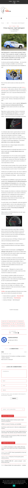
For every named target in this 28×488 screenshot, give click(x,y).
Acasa (2, 22)
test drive (12, 325)
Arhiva (18, 1)
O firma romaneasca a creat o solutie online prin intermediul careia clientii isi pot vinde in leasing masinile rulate (13, 448)
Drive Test (4, 321)
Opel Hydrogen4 (20, 323)
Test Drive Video (20, 325)
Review (14, 26)
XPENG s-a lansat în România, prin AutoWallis (11, 424)
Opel (8, 22)
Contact (10, 1)
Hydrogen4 (20, 321)
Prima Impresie (5, 325)
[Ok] (26, 483)
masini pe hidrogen (6, 323)
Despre (14, 1)
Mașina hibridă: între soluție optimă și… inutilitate (15, 465)
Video (18, 26)
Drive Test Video (12, 321)
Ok (14, 485)
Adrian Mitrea (16, 29)
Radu (2, 460)
